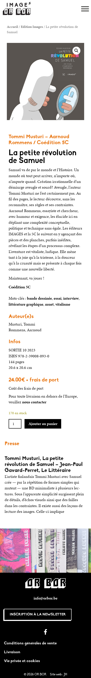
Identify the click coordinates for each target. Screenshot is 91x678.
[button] (76, 51)
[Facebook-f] (45, 632)
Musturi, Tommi (22, 324)
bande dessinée (39, 298)
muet (49, 304)
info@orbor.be (45, 598)
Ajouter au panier (42, 423)
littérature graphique (26, 304)
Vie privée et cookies (22, 661)
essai (57, 298)
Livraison (12, 652)
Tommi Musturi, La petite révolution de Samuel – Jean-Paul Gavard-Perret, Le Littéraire (44, 464)
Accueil (12, 26)
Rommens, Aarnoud (25, 330)
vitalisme (62, 304)
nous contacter (34, 402)
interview (71, 298)
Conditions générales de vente (30, 643)
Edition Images (32, 26)
